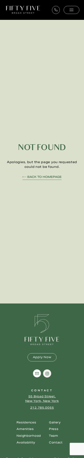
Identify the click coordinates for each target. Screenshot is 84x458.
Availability (26, 442)
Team (53, 435)
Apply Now (42, 357)
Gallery (55, 422)
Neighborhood (29, 435)
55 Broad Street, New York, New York (42, 399)
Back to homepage (44, 177)
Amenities (25, 429)
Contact (56, 442)
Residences (26, 422)
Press (54, 429)
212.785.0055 (42, 407)
